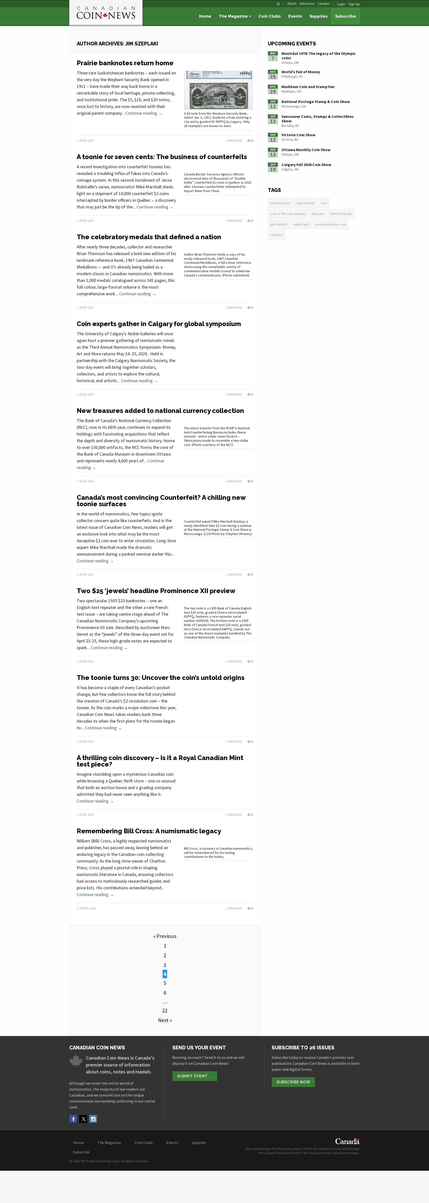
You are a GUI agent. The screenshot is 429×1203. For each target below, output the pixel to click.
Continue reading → (144, 113)
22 (165, 1010)
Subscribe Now (293, 1082)
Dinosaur (317, 213)
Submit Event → (195, 1076)
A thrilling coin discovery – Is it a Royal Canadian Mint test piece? (160, 761)
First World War (341, 213)
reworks (276, 235)
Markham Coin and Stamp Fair (308, 86)
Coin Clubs (269, 16)
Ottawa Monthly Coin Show (306, 149)
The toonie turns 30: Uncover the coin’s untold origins (161, 677)
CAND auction (305, 203)
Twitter (83, 1119)
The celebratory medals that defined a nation (149, 237)
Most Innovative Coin (330, 224)
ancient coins (280, 203)
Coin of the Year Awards (287, 213)
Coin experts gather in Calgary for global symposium (159, 324)
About (291, 3)
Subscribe (345, 16)
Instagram (93, 1119)
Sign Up (354, 4)
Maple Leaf (301, 224)
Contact (323, 3)
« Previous (165, 936)
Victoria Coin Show (298, 134)
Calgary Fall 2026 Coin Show (306, 164)
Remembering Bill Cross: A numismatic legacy (149, 831)
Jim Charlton (278, 224)
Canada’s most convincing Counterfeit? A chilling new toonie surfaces (161, 501)
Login (341, 4)
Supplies (319, 16)
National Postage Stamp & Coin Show (316, 101)
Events (295, 16)
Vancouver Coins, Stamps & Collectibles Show (318, 118)
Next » (165, 1020)
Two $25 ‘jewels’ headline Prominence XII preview (156, 591)
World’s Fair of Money (301, 71)
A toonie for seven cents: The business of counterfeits (162, 157)
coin (324, 203)
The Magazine (233, 16)
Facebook (73, 1119)
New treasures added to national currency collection (160, 410)
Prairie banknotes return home (125, 63)
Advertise (307, 3)
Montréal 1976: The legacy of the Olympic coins (319, 55)
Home (205, 16)
